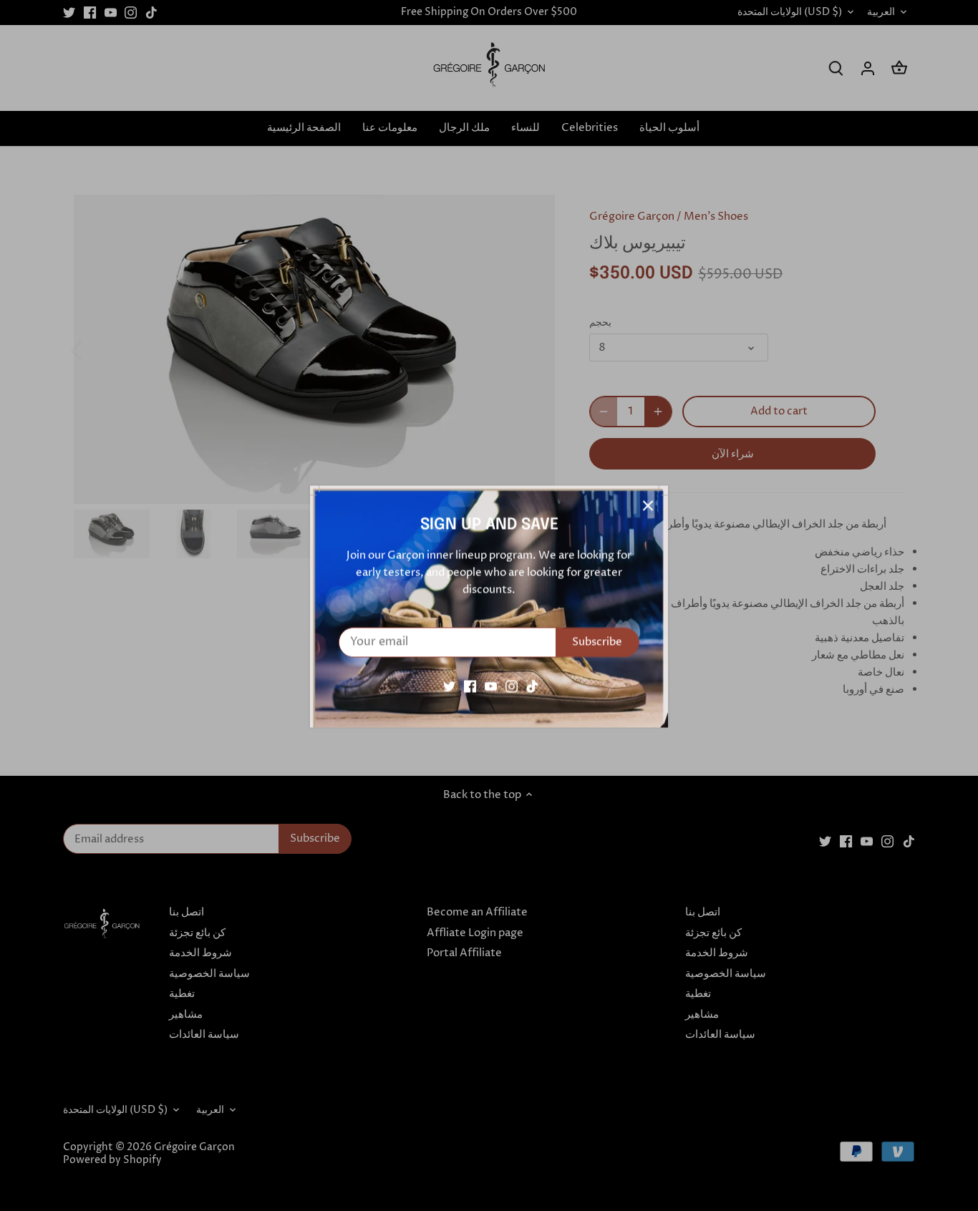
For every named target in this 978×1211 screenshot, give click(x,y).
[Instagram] (511, 685)
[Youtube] (491, 685)
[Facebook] (470, 685)
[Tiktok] (532, 685)
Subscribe (597, 640)
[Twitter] (449, 685)
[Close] (648, 504)
